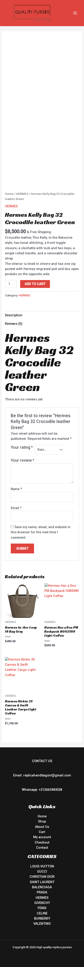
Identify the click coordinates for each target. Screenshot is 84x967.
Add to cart (35, 284)
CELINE (42, 913)
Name (16, 489)
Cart (42, 832)
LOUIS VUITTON (42, 866)
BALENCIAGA (42, 887)
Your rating (22, 447)
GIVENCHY (42, 903)
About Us (42, 827)
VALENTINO (42, 924)
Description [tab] (13, 315)
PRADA (42, 892)
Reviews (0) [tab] (13, 324)
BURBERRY (42, 918)
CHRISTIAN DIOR (42, 877)
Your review (22, 460)
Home (9, 194)
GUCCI (42, 871)
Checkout (42, 842)
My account (42, 837)
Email (16, 508)
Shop (42, 821)
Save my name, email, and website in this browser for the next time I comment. (41, 532)
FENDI (42, 908)
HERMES (22, 194)
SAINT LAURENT (42, 882)
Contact (42, 848)
